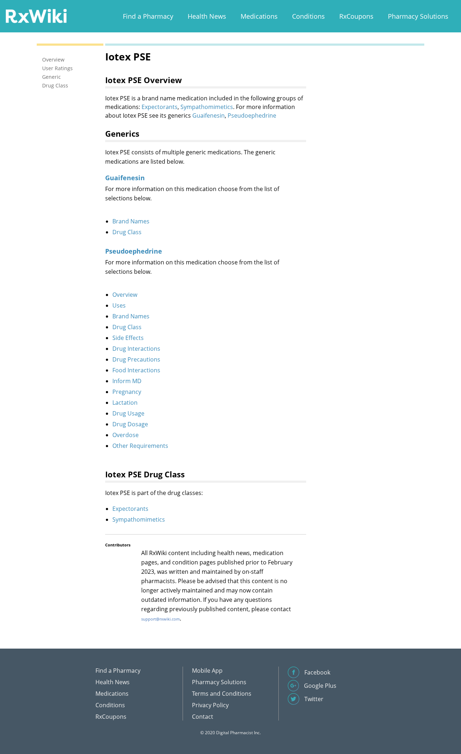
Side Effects (128, 338)
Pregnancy (126, 392)
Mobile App (207, 670)
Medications (259, 16)
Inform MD (127, 381)
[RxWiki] (36, 16)
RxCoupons (356, 16)
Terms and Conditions (221, 694)
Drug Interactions (136, 349)
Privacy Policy (210, 705)
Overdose (125, 435)
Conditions (308, 16)
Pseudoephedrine (252, 115)
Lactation (125, 402)
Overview (124, 295)
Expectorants (160, 107)
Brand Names (130, 221)
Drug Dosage (130, 424)
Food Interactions (136, 370)
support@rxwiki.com (160, 619)
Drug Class (127, 232)
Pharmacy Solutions (418, 16)
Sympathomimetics (206, 107)
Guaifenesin (208, 115)
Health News (207, 16)
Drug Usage (128, 413)
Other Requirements (140, 446)
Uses (119, 305)
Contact (202, 717)
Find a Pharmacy (148, 16)
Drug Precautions (136, 359)
